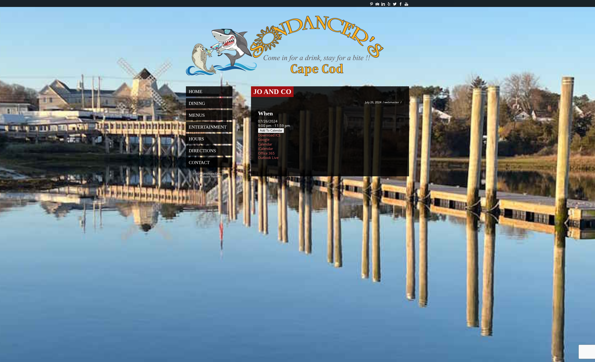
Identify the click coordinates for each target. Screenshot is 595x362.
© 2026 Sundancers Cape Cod (209, 173)
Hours (196, 138)
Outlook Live (268, 157)
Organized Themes (209, 176)
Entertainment (208, 126)
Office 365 (266, 153)
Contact (199, 162)
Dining (197, 103)
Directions (202, 150)
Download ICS (269, 135)
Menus (197, 115)
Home (195, 91)
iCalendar (265, 148)
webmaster (391, 102)
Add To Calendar (271, 130)
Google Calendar (265, 141)
